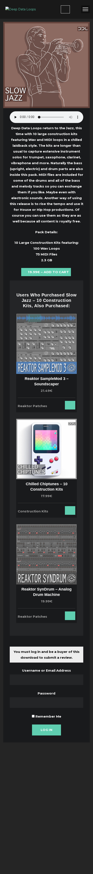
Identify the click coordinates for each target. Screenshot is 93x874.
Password (46, 693)
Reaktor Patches (32, 406)
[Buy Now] (62, 403)
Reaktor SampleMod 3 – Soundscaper (47, 381)
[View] (56, 403)
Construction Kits (33, 511)
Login (65, 9)
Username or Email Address (46, 670)
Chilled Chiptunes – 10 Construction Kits (46, 486)
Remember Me (48, 716)
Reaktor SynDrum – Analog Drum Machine (46, 592)
